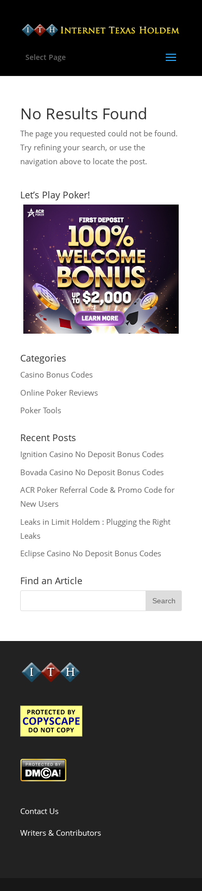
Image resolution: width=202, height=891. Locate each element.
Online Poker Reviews (59, 392)
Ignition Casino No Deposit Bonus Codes (92, 454)
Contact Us (39, 811)
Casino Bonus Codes (56, 374)
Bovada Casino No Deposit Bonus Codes (92, 472)
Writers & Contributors (60, 832)
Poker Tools (40, 410)
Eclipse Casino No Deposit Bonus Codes (90, 553)
